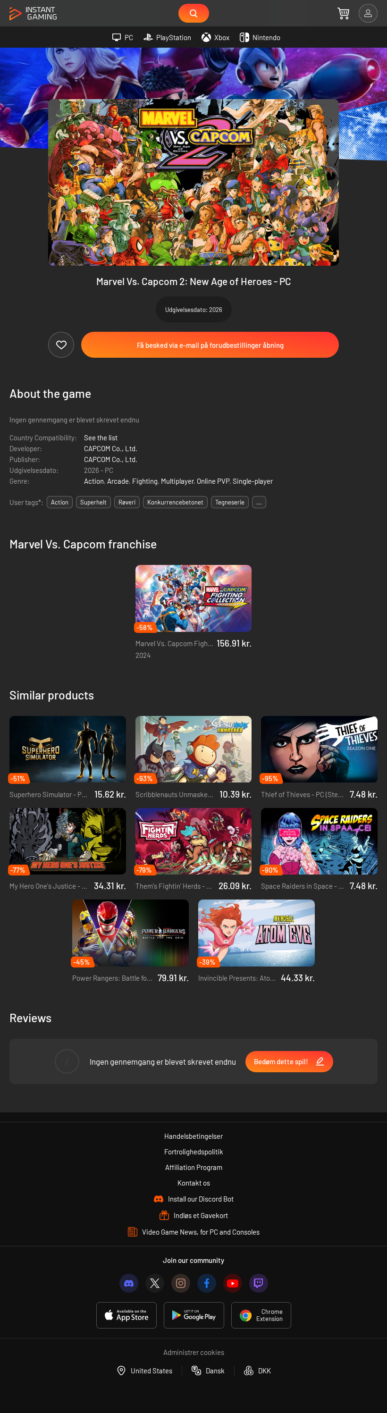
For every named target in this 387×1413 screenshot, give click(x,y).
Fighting (145, 481)
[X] (154, 1283)
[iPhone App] (126, 1315)
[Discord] (128, 1283)
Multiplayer (177, 481)
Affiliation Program (193, 1167)
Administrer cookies (193, 1352)
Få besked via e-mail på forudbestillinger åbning (210, 345)
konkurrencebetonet (175, 502)
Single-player (253, 481)
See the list (101, 437)
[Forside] (33, 14)
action (59, 502)
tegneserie (229, 502)
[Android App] (194, 1315)
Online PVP (213, 481)
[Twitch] (258, 1283)
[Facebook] (206, 1283)
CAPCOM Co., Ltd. (110, 448)
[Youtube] (232, 1283)
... (259, 502)
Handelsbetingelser (193, 1136)
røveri (126, 502)
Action (94, 481)
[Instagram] (180, 1283)
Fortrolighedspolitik (193, 1151)
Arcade (118, 481)
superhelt (93, 502)
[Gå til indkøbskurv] (343, 13)
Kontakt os (193, 1182)
